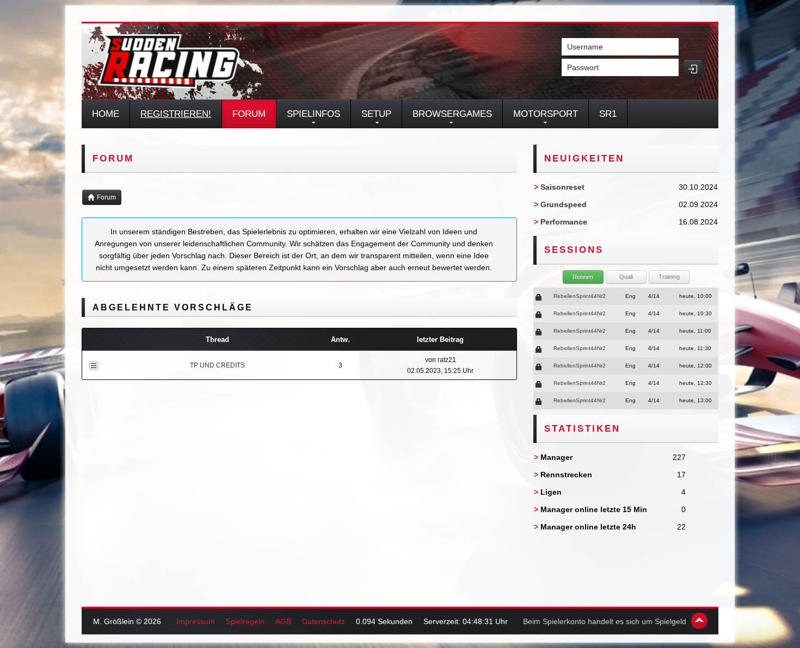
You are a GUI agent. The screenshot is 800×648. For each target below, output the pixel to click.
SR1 (608, 114)
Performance (563, 221)
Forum (249, 114)
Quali (626, 276)
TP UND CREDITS (217, 365)
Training (669, 276)
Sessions (574, 250)
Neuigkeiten (584, 158)
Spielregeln (245, 621)
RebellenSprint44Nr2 (579, 296)
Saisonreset (562, 187)
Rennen (583, 276)
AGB (283, 621)
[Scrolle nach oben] (699, 621)
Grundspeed (563, 204)
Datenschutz (323, 621)
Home (105, 114)
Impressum (195, 621)
